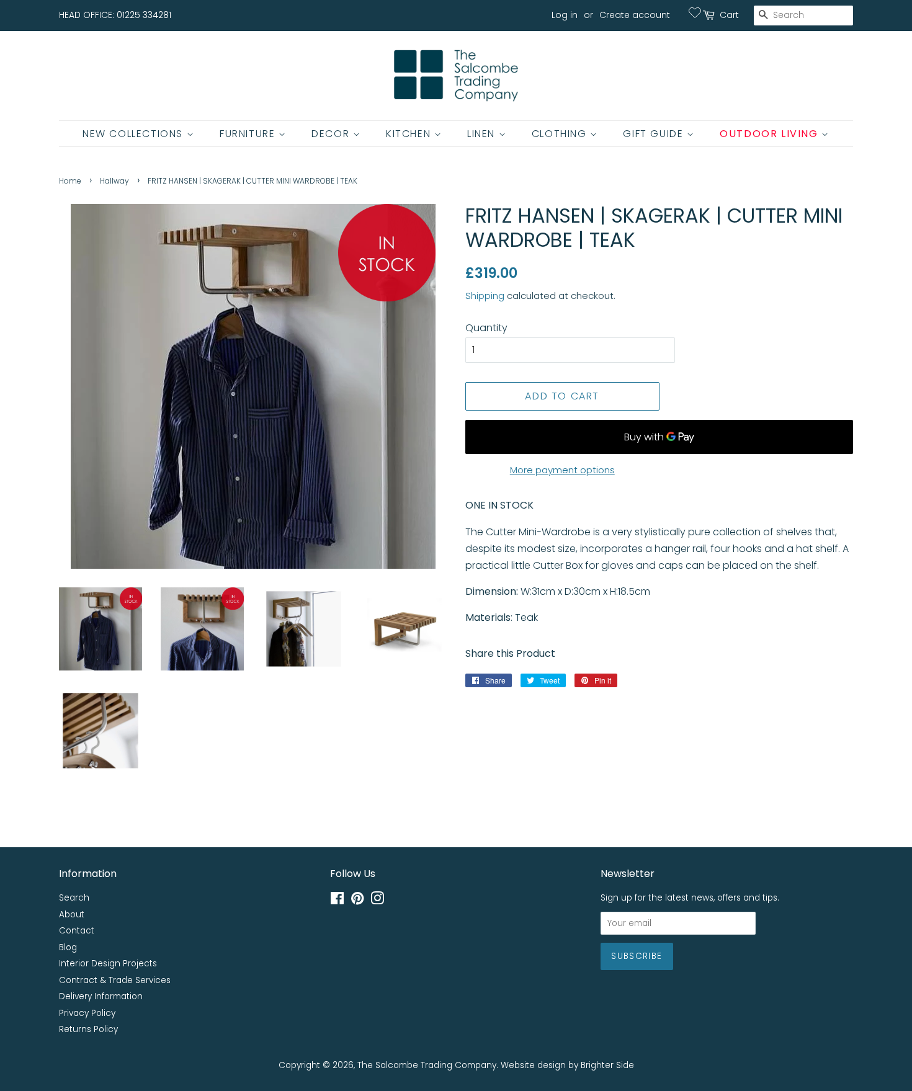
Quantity (486, 328)
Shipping (484, 295)
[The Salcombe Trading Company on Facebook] (337, 901)
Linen (483, 134)
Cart (729, 15)
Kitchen (410, 134)
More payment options (562, 469)
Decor (332, 134)
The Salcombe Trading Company (426, 1065)
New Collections (135, 134)
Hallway (114, 181)
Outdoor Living (770, 134)
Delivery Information (101, 996)
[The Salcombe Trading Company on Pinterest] (357, 901)
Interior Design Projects (108, 963)
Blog (68, 947)
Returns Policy (88, 1029)
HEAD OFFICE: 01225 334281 (115, 15)
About (71, 914)
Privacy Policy (87, 1013)
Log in (565, 15)
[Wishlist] (694, 12)
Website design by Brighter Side (567, 1065)
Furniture (249, 134)
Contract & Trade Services (115, 980)
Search (74, 898)
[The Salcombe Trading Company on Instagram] (377, 901)
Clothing (561, 134)
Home (70, 181)
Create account (634, 15)
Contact (76, 931)
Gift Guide (655, 134)
